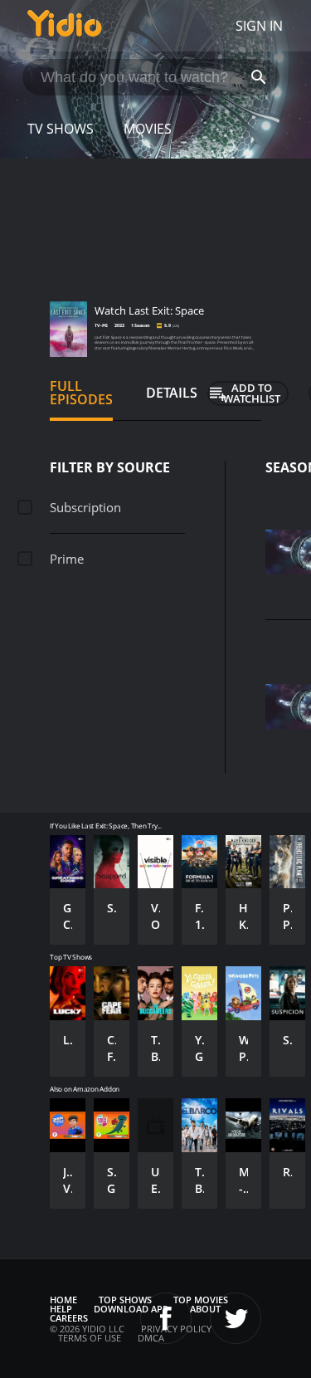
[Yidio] (64, 25)
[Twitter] (235, 1318)
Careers (69, 1318)
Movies (148, 129)
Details (171, 393)
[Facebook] (166, 1318)
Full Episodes (81, 392)
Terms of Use (89, 1338)
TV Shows (60, 129)
